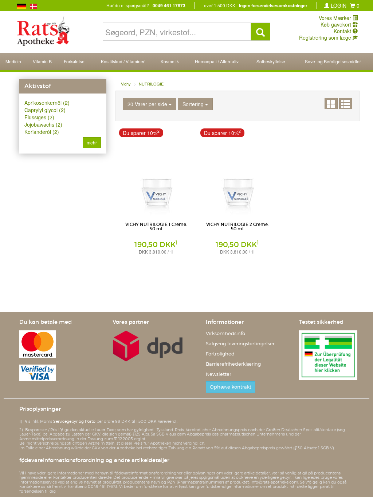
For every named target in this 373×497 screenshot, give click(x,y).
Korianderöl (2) (41, 131)
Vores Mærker (336, 17)
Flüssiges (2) (39, 117)
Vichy (126, 84)
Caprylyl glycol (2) (45, 110)
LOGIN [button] (337, 5)
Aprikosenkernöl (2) (47, 102)
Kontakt (343, 31)
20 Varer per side (148, 104)
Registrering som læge (326, 37)
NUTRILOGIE (151, 84)
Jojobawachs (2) (43, 124)
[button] (354, 5)
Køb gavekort (337, 24)
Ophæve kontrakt (230, 387)
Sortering (193, 104)
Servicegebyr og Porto (74, 421)
